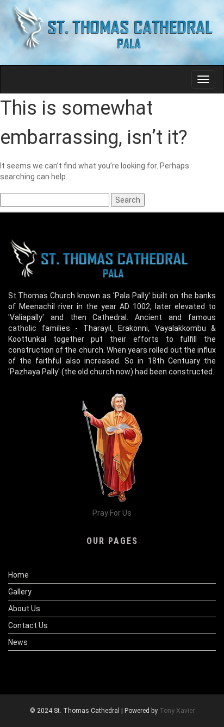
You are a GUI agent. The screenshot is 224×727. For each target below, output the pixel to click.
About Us (24, 608)
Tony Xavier (177, 711)
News (18, 642)
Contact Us (28, 625)
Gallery (20, 591)
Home (18, 575)
